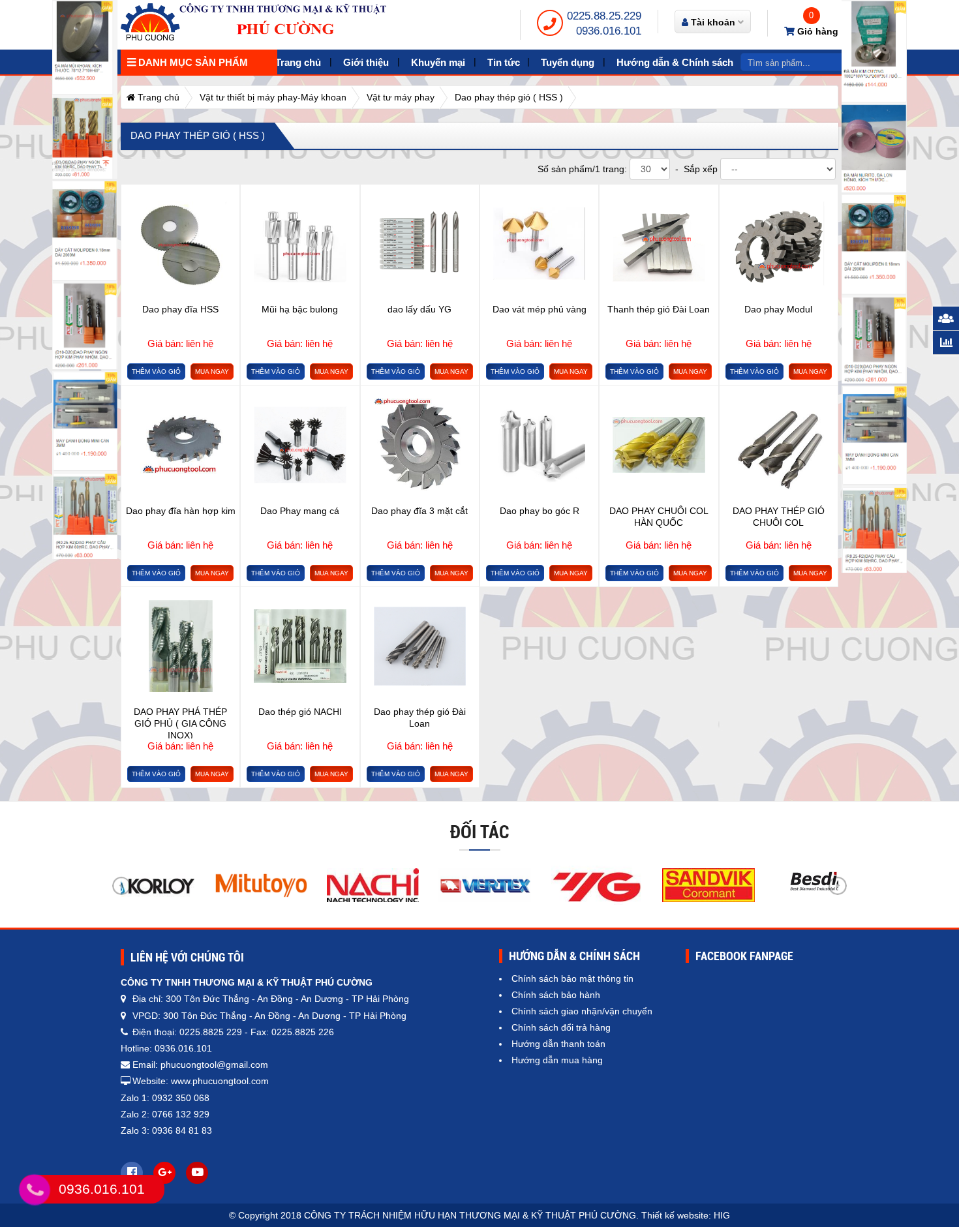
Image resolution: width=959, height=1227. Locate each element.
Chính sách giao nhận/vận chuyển (581, 1011)
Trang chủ (298, 62)
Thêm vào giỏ (156, 371)
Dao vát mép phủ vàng (539, 309)
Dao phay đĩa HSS (180, 309)
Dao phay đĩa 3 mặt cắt (419, 511)
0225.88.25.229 (604, 16)
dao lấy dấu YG (419, 309)
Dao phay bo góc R (539, 511)
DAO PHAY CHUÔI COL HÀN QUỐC (658, 517)
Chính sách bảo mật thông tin (572, 978)
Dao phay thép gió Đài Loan (420, 717)
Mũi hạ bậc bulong (300, 309)
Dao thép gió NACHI (300, 711)
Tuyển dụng (567, 62)
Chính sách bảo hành (555, 995)
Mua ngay (212, 371)
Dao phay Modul (778, 309)
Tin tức (503, 62)
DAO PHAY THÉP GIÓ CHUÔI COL (779, 517)
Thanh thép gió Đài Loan (658, 309)
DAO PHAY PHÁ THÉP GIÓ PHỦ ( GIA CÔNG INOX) (180, 722)
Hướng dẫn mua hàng (557, 1060)
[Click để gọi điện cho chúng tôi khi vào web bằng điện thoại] (35, 1190)
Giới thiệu (366, 62)
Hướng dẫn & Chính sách (674, 62)
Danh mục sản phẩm (192, 62)
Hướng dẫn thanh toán (558, 1043)
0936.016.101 (608, 31)
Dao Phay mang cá (299, 511)
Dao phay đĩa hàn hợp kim (181, 511)
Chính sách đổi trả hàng (561, 1027)
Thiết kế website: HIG (685, 1215)
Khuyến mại (438, 62)
